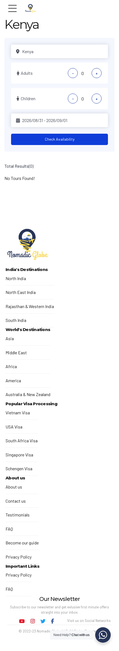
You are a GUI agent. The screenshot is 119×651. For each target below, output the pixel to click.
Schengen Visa (19, 468)
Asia (10, 338)
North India (16, 278)
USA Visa (14, 426)
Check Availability (59, 139)
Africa (11, 366)
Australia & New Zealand (28, 394)
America (13, 380)
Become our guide (22, 542)
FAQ (9, 528)
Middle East (16, 352)
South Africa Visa (22, 440)
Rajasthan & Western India (30, 306)
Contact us (16, 500)
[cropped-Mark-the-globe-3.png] (28, 245)
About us (14, 486)
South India (16, 320)
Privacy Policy (19, 556)
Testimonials (18, 514)
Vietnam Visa (18, 412)
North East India (21, 292)
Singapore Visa (19, 454)
